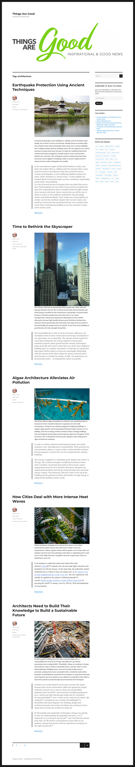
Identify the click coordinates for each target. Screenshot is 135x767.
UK (112, 178)
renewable (102, 172)
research (109, 172)
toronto (115, 175)
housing (104, 165)
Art (96, 146)
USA (97, 181)
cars (106, 149)
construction (16, 637)
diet (108, 152)
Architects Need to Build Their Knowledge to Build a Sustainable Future (44, 610)
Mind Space (105, 168)
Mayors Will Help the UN (104, 121)
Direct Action (115, 152)
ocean (119, 168)
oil (96, 172)
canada (117, 146)
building (23, 635)
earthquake (23, 109)
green (110, 162)
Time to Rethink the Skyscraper (42, 226)
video (101, 181)
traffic (97, 178)
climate (112, 149)
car (97, 149)
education (106, 156)
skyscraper (23, 246)
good (97, 162)
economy (98, 156)
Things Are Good (23, 13)
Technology (108, 175)
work (116, 181)
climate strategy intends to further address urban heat (60, 580)
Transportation (105, 178)
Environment (100, 159)
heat (21, 521)
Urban (14, 248)
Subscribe (99, 103)
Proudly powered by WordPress (33, 759)
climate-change (100, 152)
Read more (38, 364)
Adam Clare (15, 102)
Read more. (38, 213)
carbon (101, 149)
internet (98, 168)
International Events (114, 165)
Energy (113, 156)
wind (111, 181)
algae (14, 402)
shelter (14, 107)
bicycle (101, 146)
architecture (16, 109)
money (113, 168)
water (107, 181)
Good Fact (104, 162)
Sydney (44, 566)
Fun (116, 159)
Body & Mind (109, 146)
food (111, 159)
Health (98, 165)
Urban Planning (17, 244)
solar (115, 172)
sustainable (99, 175)
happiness (117, 162)
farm (107, 159)
